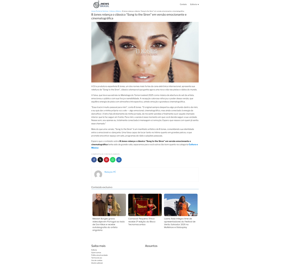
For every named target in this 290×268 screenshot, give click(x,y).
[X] (100, 159)
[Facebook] (94, 159)
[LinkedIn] (119, 159)
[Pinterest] (106, 159)
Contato (183, 4)
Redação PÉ (110, 172)
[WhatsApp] (112, 159)
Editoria (193, 4)
